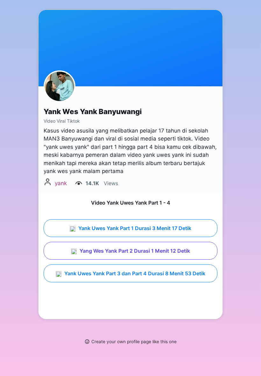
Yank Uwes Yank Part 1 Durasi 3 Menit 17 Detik (134, 228)
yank (61, 183)
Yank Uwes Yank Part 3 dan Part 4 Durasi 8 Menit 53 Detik (134, 273)
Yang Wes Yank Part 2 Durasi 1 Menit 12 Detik (134, 251)
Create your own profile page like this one (134, 341)
